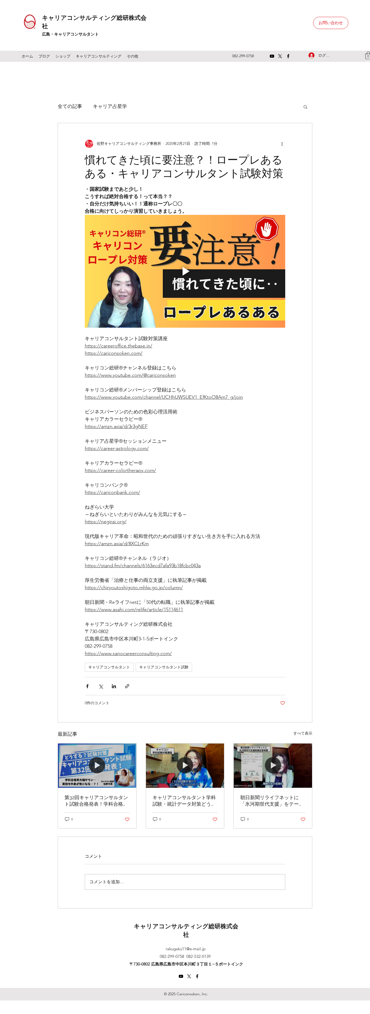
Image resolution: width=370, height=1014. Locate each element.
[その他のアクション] (282, 144)
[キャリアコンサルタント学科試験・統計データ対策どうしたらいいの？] (185, 765)
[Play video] (185, 271)
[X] (280, 56)
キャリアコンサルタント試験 (164, 667)
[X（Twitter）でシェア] (100, 686)
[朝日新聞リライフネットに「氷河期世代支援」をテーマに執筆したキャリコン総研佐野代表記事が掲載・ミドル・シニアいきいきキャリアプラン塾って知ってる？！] (273, 765)
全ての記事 (70, 106)
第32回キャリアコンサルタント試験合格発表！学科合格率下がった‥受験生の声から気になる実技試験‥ (96, 801)
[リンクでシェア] (127, 686)
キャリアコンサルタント (109, 667)
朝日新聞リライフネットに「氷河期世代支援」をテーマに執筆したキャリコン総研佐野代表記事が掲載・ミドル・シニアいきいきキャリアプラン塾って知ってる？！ (272, 801)
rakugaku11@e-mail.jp (186, 948)
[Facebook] (288, 56)
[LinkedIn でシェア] (113, 686)
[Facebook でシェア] (87, 686)
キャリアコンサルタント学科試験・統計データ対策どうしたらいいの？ (184, 801)
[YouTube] (272, 56)
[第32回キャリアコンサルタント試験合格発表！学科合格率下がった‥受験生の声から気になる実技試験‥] (97, 765)
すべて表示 (302, 733)
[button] (305, 106)
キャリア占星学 (110, 106)
